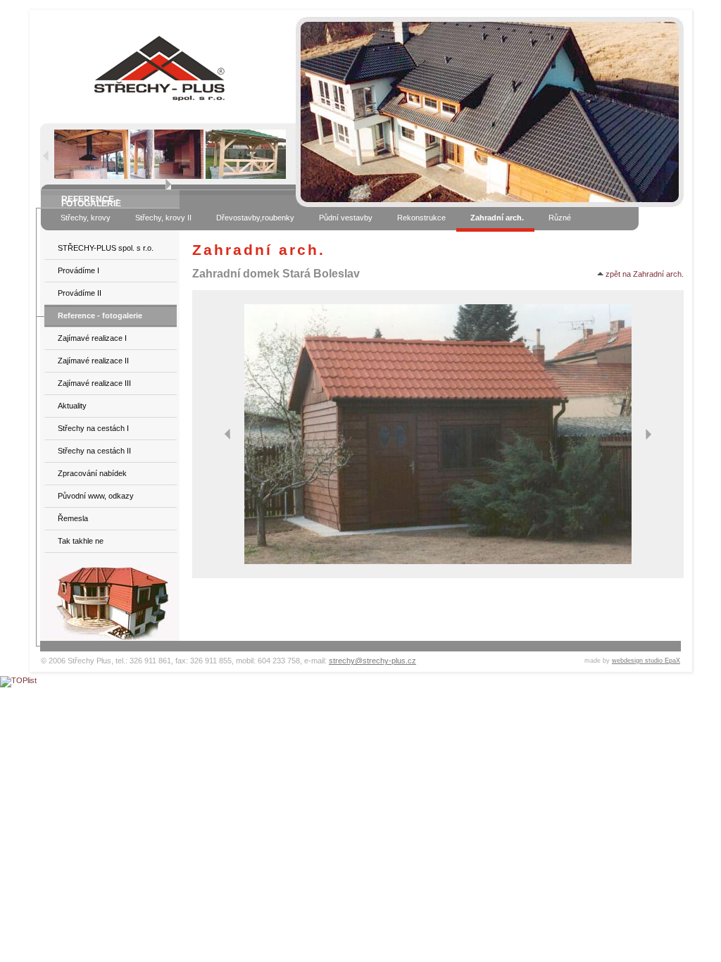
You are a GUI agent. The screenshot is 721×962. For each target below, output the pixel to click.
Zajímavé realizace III (94, 383)
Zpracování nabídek (92, 473)
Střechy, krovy (86, 217)
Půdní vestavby (345, 217)
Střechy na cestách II (94, 450)
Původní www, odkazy (96, 496)
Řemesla (73, 518)
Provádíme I (78, 270)
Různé (559, 217)
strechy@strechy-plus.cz (372, 660)
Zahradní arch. (497, 217)
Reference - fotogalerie (100, 315)
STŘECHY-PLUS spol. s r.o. (105, 248)
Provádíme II (79, 293)
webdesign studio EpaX (646, 660)
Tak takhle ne (81, 541)
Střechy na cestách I (93, 428)
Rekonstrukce (421, 217)
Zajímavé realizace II (93, 360)
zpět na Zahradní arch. (643, 274)
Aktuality (72, 405)
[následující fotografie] (648, 434)
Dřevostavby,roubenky (255, 217)
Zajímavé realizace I (92, 338)
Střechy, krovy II (163, 217)
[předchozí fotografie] (227, 434)
